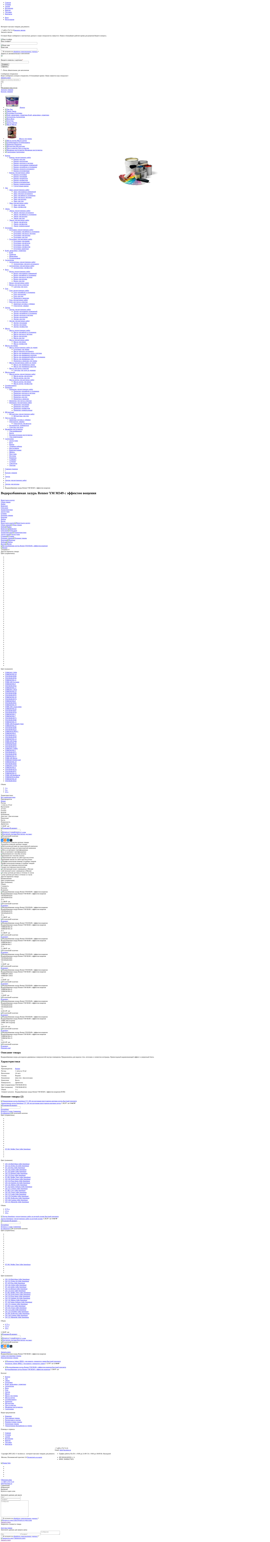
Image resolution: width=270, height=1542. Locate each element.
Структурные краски (21, 186)
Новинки (8, 1416)
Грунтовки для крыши (22, 241)
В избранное (5, 1113)
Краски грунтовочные (22, 171)
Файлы (3, 542)
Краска (22, 107)
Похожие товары (7, 538)
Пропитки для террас (21, 406)
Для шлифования (15, 431)
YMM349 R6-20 (10, 743)
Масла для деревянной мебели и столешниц (29, 357)
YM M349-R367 (10, 710)
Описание (4, 530)
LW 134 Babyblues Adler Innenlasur (17, 1164)
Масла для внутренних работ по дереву (23, 347)
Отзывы (8, 4)
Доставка (8, 12)
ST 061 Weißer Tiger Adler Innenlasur (18, 1149)
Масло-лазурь (22, 140)
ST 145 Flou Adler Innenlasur (15, 1168)
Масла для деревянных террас (24, 365)
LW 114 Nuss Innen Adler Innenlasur (17, 1181)
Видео (3, 544)
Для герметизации (15, 437)
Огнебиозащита (24, 142)
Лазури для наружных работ (19, 321)
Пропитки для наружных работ (20, 403)
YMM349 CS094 (11, 672)
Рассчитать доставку (24, 834)
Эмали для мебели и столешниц (25, 214)
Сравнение (17, 1111)
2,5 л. (7, 1211)
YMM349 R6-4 (10, 767)
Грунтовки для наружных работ (20, 239)
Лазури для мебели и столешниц (25, 313)
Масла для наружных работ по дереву (22, 363)
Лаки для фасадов (20, 207)
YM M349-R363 (10, 781)
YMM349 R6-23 (10, 691)
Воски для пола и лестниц (23, 277)
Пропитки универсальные (23, 410)
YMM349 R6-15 (10, 722)
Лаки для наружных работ (18, 203)
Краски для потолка (21, 161)
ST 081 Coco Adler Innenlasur (15, 1190)
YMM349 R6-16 (10, 705)
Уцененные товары (12, 1424)
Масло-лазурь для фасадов (23, 384)
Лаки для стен (19, 201)
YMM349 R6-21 (10, 726)
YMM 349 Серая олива (13, 707)
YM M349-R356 (10, 678)
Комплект (4, 529)
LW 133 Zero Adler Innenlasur (15, 1175)
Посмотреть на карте (34, 1457)
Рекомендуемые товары (13, 1422)
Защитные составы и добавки (24, 304)
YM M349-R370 (10, 769)
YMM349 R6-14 (10, 739)
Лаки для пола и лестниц (23, 197)
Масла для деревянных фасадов (25, 366)
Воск (12, 119)
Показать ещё (6, 1048)
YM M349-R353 (10, 729)
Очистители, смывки (21, 306)
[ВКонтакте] (2, 840)
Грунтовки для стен (21, 237)
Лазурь (14, 123)
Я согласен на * (21, 1518)
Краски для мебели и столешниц (25, 167)
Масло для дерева (25, 139)
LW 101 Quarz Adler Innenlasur (16, 1192)
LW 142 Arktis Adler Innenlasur (15, 1169)
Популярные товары (12, 1418)
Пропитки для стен (20, 397)
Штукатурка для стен (21, 416)
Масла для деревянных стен (24, 359)
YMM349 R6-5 (10, 750)
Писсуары (13, 454)
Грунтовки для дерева (21, 349)
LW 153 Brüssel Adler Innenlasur (16, 1173)
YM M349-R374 (10, 699)
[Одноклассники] (5, 840)
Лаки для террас (19, 205)
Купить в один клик (24, 1520)
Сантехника (20, 152)
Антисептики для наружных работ (21, 266)
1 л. (6, 788)
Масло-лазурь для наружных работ (21, 380)
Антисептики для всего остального (26, 264)
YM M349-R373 (10, 718)
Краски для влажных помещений (25, 165)
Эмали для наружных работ (19, 220)
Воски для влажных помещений (25, 273)
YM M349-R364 (10, 764)
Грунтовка (18, 113)
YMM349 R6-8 (10, 701)
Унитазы (12, 465)
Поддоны (12, 456)
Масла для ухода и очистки (19, 368)
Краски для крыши (20, 176)
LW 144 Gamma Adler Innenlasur (16, 1200)
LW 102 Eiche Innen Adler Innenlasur (17, 1179)
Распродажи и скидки (13, 1420)
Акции (7, 6)
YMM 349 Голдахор (12, 682)
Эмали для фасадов (20, 224)
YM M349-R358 (10, 754)
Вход (7, 17)
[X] (11, 840)
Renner (3, 801)
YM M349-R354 (10, 712)
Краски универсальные (22, 184)
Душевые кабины (15, 446)
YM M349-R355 (10, 695)
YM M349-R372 (10, 735)
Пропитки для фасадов (22, 408)
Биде (11, 442)
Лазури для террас (20, 325)
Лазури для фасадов (21, 327)
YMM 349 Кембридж (12, 775)
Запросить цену (20, 1538)
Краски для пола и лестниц (23, 163)
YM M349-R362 (10, 686)
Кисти (11, 433)
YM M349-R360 (10, 720)
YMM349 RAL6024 (12, 777)
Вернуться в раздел (8, 523)
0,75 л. (7, 1209)
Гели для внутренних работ (19, 290)
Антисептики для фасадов (23, 268)
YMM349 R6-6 (10, 733)
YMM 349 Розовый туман (14, 724)
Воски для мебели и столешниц (25, 275)
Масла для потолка (20, 336)
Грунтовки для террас (21, 245)
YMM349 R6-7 (10, 716)
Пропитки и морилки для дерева (25, 361)
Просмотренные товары (9, 1358)
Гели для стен (18, 296)
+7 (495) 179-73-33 (7, 1482)
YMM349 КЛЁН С (11, 731)
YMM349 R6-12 (10, 773)
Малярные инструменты (33, 150)
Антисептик (20, 117)
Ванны (11, 444)
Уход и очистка (23, 148)
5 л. (6, 790)
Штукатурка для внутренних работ (21, 414)
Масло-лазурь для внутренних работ (22, 374)
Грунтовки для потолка (22, 235)
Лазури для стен (19, 319)
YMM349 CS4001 (11, 748)
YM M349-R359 (10, 737)
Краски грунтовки (20, 174)
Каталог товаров (7, 90)
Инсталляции (14, 448)
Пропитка (18, 144)
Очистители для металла (22, 423)
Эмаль (14, 111)
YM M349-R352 (10, 747)
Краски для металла (21, 178)
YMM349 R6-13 (10, 756)
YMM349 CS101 (11, 766)
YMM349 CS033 (11, 689)
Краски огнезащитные (22, 182)
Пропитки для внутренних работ (21, 389)
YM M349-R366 (10, 728)
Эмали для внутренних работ (19, 211)
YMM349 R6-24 (10, 674)
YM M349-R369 (10, 676)
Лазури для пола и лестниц (23, 315)
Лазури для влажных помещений (25, 311)
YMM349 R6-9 (10, 684)
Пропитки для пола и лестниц (24, 393)
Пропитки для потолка (22, 395)
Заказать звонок (19, 30)
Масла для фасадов (20, 344)
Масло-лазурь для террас (22, 382)
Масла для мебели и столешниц (25, 332)
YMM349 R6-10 (10, 697)
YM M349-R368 (10, 693)
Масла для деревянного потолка (25, 355)
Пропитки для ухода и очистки (20, 401)
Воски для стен (19, 281)
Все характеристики (8, 797)
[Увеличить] (24, 546)
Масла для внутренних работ (19, 330)
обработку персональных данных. (25, 51)
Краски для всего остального (24, 169)
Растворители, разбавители (19, 425)
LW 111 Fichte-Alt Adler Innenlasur (17, 1166)
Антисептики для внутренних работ (22, 262)
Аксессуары (13, 441)
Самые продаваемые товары (11, 1356)
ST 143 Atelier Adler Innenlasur (15, 1171)
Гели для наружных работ (18, 300)
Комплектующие (15, 450)
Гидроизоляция (14, 258)
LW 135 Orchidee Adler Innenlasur (17, 1196)
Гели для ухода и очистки (18, 302)
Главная (8, 2)
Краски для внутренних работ (20, 157)
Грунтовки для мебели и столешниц (26, 231)
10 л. (6, 1213)
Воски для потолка (20, 279)
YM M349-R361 (10, 703)
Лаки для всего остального (23, 193)
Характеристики (7, 532)
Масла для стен (19, 338)
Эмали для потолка (20, 216)
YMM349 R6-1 (10, 714)
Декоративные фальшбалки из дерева (18, 1426)
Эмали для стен (19, 218)
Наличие (4, 540)
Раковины (12, 458)
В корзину (4, 905)
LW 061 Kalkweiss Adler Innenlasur (17, 1198)
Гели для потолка (20, 294)
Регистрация (9, 19)
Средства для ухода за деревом (25, 370)
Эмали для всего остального (24, 212)
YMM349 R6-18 (10, 779)
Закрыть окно (6, 78)
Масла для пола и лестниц (23, 334)
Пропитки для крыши (21, 404)
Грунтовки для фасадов (22, 247)
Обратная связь (6, 1480)
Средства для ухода (20, 287)
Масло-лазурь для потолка (23, 376)
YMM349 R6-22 (10, 708)
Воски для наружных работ (19, 283)
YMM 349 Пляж (11, 741)
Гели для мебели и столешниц (24, 292)
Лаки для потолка (20, 199)
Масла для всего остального (24, 351)
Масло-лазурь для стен (22, 378)
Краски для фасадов (21, 180)
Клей (11, 252)
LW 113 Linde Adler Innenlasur (15, 1194)
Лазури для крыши (20, 323)
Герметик (12, 254)
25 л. (6, 792)
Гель (12, 121)
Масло (14, 124)
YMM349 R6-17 (10, 688)
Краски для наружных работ (19, 173)
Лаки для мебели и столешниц (24, 195)
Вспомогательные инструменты (20, 435)
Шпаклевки (13, 256)
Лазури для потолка (21, 317)
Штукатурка (20, 146)
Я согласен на (21, 51)
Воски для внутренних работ (19, 271)
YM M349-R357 (10, 771)
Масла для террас (20, 342)
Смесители (13, 463)
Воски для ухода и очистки (19, 285)
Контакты (8, 14)
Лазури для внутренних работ (20, 309)
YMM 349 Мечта (11, 758)
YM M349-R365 (10, 745)
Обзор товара (5, 525)
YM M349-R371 (10, 752)
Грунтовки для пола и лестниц (25, 233)
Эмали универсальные (22, 226)
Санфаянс (12, 460)
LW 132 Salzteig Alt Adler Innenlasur (17, 1183)
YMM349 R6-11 (10, 680)
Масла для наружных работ (19, 340)
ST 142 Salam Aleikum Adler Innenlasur (18, 1187)
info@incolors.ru (65, 1450)
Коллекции (9, 8)
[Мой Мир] (8, 840)
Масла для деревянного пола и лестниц (28, 353)
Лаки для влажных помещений (25, 192)
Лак (11, 109)
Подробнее (5, 1109)
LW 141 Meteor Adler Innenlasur (16, 1185)
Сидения (12, 461)
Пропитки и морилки (21, 298)
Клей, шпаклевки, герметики (38, 115)
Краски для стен (19, 159)
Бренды (8, 10)
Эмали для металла (20, 222)
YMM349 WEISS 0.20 (13, 760)
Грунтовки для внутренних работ (21, 230)
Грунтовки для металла (22, 243)
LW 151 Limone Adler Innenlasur (16, 1188)
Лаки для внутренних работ (19, 190)
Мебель (12, 452)
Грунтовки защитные (21, 249)
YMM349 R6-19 (10, 762)
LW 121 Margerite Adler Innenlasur (17, 1202)
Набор (3, 527)
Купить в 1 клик (20, 832)
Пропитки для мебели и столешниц (26, 391)
